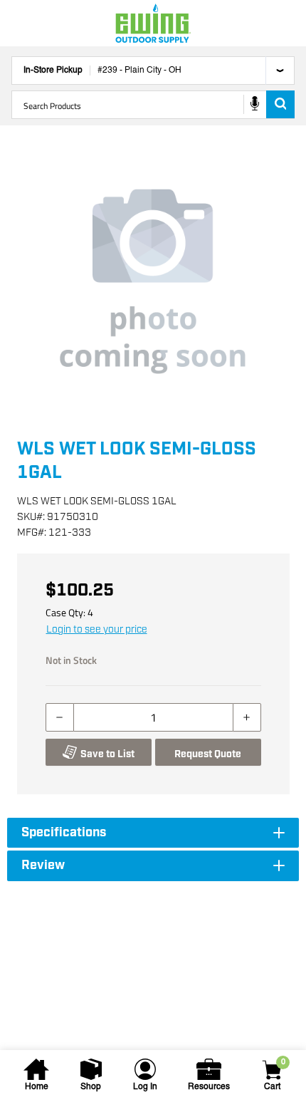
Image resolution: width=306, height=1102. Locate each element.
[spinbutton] (153, 717)
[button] (153, 281)
